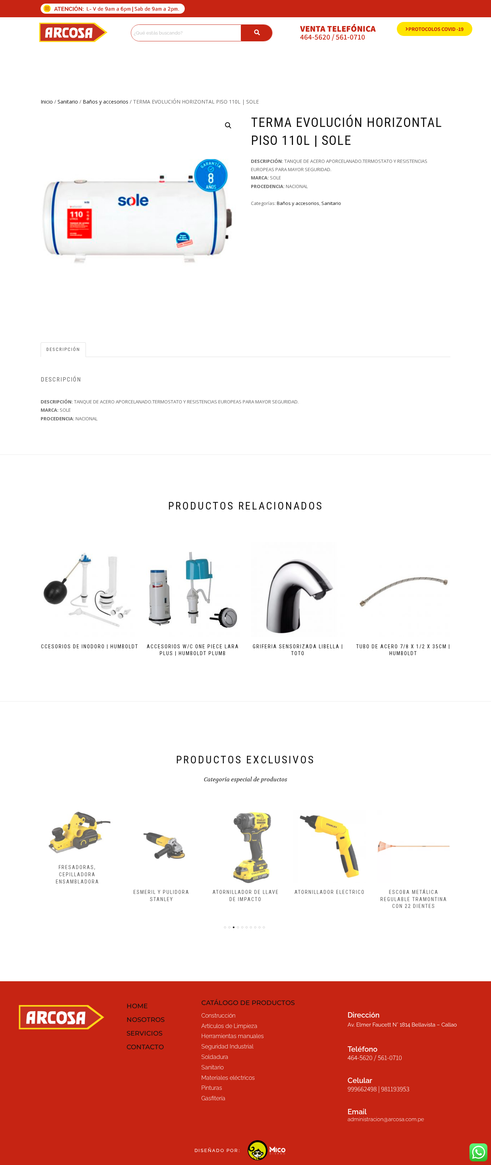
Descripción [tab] (63, 349)
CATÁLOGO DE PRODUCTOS (248, 1003)
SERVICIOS (144, 1033)
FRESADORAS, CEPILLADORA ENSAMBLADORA (77, 874)
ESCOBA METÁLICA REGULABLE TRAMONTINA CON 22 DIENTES (413, 899)
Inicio (47, 101)
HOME (137, 1006)
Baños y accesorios (105, 101)
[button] (228, 125)
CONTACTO (145, 1047)
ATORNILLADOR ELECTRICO (329, 892)
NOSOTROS (146, 1020)
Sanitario (68, 101)
